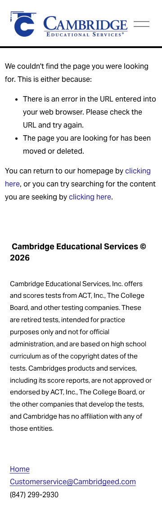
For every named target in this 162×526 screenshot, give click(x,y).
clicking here (90, 197)
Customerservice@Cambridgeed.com (73, 481)
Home (20, 469)
